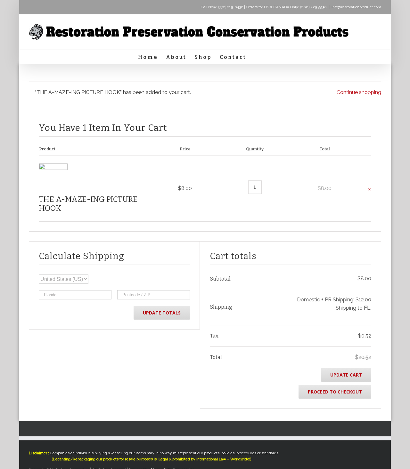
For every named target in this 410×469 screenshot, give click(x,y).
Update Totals (162, 313)
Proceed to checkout (335, 392)
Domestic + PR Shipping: (334, 300)
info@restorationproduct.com (356, 7)
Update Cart (346, 375)
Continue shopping (359, 92)
